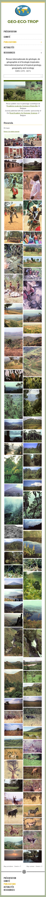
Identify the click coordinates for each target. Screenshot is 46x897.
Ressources (9, 52)
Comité (7, 36)
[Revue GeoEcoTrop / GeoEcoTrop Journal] (23, 10)
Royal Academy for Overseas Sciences (23, 113)
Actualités (9, 47)
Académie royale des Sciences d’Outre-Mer (22, 106)
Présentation (10, 31)
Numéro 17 (17, 866)
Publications (10, 42)
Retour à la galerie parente (11, 131)
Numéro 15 (39, 866)
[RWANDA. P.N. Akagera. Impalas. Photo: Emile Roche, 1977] (32, 90)
